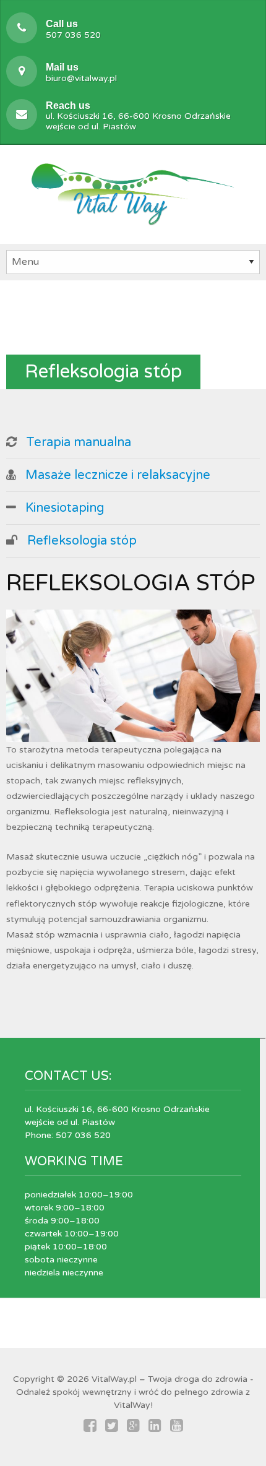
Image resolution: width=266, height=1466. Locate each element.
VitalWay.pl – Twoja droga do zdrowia (169, 1379)
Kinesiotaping (65, 508)
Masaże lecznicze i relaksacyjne (117, 475)
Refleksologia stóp (82, 540)
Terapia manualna (78, 442)
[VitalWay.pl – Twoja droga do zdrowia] (133, 192)
